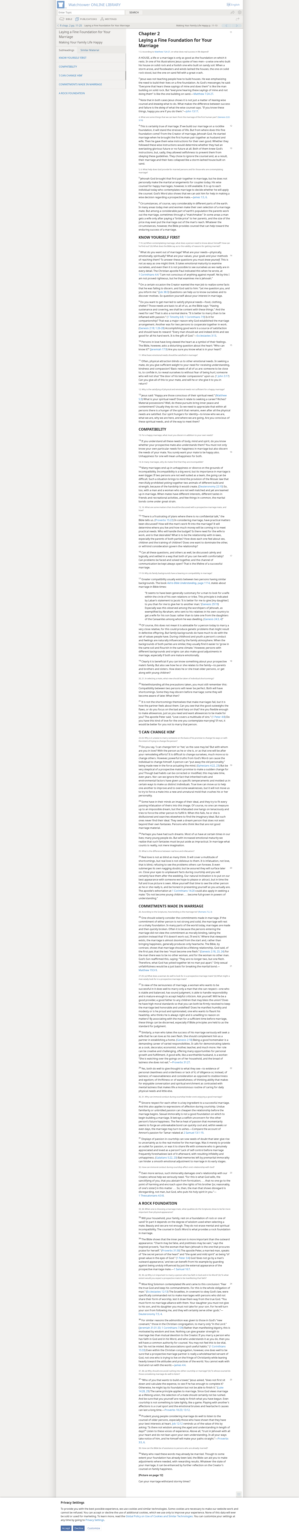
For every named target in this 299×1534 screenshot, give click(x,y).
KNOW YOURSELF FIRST (72, 57)
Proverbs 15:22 (164, 520)
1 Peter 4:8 (218, 717)
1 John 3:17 (222, 376)
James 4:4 (179, 1365)
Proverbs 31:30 (171, 1250)
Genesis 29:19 (210, 604)
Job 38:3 (163, 292)
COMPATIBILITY (68, 66)
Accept (66, 1528)
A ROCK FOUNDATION (72, 93)
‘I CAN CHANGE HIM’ (71, 75)
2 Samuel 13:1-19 (193, 1132)
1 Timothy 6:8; (176, 317)
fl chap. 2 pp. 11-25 (71, 25)
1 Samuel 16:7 (182, 1269)
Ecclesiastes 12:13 (157, 1291)
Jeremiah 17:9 (159, 349)
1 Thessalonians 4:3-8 (151, 1195)
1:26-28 (159, 328)
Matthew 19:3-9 (148, 970)
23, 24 (220, 951)
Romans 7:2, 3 (205, 911)
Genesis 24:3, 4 (213, 619)
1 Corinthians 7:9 (194, 317)
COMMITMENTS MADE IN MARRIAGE (80, 84)
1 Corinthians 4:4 (148, 274)
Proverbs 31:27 (181, 1062)
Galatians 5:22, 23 (166, 1157)
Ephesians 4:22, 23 (208, 765)
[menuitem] (239, 12)
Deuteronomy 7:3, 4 (150, 1314)
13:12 (186, 1410)
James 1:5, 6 (200, 197)
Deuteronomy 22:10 (210, 486)
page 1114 (188, 583)
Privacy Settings (94, 1520)
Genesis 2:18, (208, 951)
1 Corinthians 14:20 (183, 890)
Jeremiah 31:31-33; (150, 1327)
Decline (78, 1528)
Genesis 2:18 (184, 1040)
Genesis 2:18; (147, 328)
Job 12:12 (177, 1423)
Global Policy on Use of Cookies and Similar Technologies (159, 1516)
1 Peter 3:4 (183, 1258)
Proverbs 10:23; (174, 1410)
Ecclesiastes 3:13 (206, 335)
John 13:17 (192, 111)
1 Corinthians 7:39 (172, 1327)
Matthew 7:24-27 (162, 51)
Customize (94, 1528)
